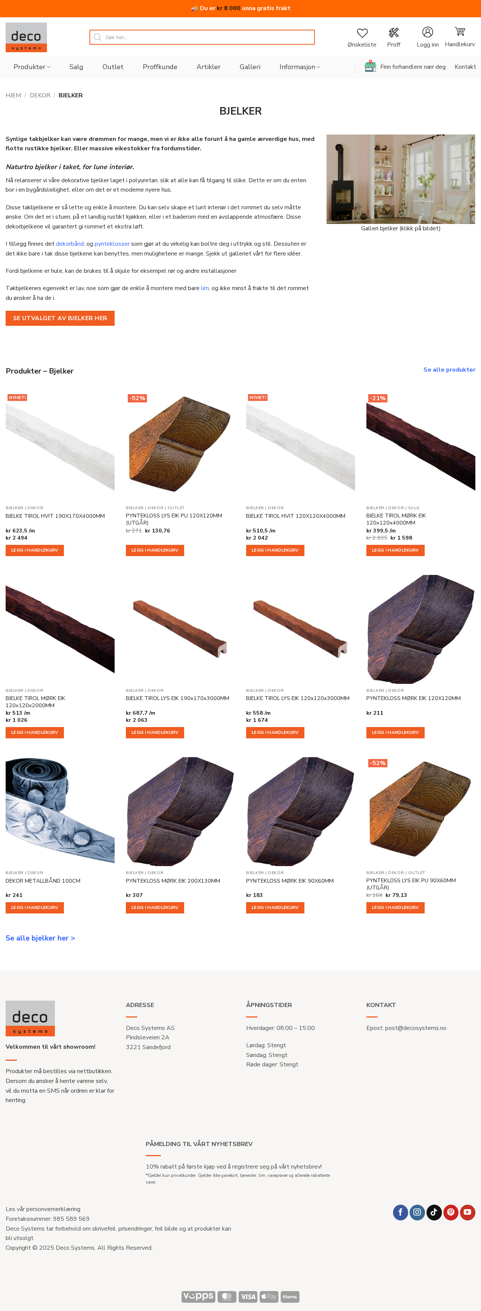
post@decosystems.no (415, 1028)
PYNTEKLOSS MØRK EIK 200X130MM (173, 881)
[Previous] (322, 179)
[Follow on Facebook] (400, 1212)
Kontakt (465, 67)
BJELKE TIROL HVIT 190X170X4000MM (55, 516)
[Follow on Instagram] (417, 1212)
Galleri (250, 66)
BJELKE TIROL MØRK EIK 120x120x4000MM (396, 519)
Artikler (209, 66)
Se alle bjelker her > (40, 938)
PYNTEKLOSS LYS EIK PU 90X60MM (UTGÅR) (411, 884)
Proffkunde (160, 66)
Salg (76, 66)
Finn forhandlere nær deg (413, 67)
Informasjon (297, 66)
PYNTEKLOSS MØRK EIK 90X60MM (290, 881)
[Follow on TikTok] (434, 1212)
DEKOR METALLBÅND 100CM (43, 881)
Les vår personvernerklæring (43, 1209)
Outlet (113, 66)
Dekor (40, 95)
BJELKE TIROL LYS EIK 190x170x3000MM (177, 698)
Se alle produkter (449, 370)
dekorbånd (70, 244)
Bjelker (15, 508)
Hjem (13, 95)
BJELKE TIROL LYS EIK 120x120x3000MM (297, 698)
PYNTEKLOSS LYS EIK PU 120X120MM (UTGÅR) (174, 519)
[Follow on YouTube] (467, 1212)
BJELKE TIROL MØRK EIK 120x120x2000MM (35, 702)
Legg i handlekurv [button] (34, 550)
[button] (427, 37)
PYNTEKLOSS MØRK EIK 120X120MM (413, 698)
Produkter (29, 66)
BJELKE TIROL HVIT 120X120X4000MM (295, 516)
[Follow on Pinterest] (451, 1212)
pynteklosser (112, 244)
